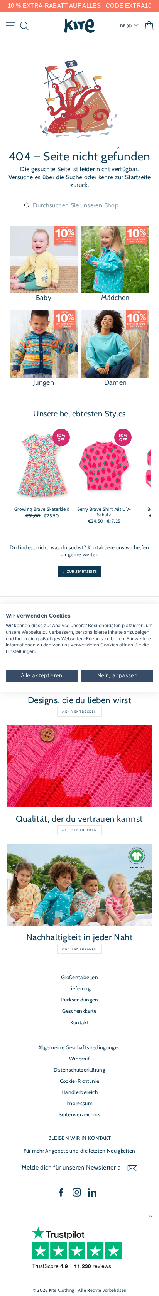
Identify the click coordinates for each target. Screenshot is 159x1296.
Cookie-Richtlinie (80, 1081)
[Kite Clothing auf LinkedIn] (92, 1192)
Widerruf (79, 1058)
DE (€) (126, 26)
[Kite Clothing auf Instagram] (77, 1192)
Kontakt (79, 1022)
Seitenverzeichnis (79, 1114)
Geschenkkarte (79, 1011)
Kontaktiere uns (106, 547)
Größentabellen (79, 977)
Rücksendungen (79, 999)
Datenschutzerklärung (79, 1070)
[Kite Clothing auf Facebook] (61, 1192)
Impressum (79, 1103)
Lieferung (79, 988)
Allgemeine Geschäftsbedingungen (79, 1047)
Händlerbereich (79, 1092)
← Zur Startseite (79, 571)
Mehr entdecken (79, 712)
